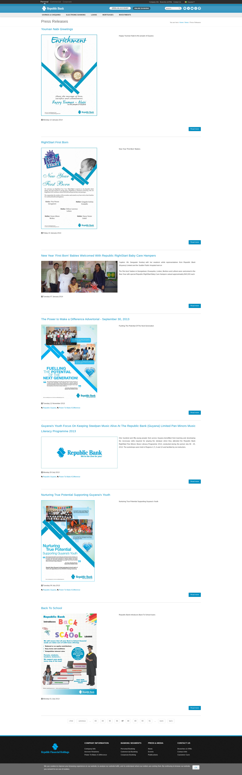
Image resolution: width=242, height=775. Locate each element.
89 (135, 721)
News (187, 22)
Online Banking (141, 8)
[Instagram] (195, 8)
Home (181, 22)
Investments (125, 15)
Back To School (51, 608)
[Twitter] (188, 8)
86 (117, 721)
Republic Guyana (49, 408)
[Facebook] (184, 8)
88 (128, 721)
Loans (94, 15)
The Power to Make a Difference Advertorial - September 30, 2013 (85, 319)
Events (151, 752)
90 (143, 721)
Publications (153, 755)
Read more (194, 129)
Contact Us (177, 2)
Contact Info (182, 752)
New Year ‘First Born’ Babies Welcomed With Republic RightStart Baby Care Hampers (98, 255)
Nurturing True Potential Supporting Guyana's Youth (75, 494)
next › (162, 721)
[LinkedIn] (199, 8)
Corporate (67, 2)
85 (110, 721)
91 (150, 721)
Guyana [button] (191, 2)
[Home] (53, 8)
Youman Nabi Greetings (57, 29)
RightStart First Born (54, 142)
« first (71, 721)
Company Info (154, 2)
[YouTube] (192, 8)
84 (103, 721)
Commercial (55, 2)
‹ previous (82, 721)
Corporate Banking (128, 755)
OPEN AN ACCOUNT (120, 8)
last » (171, 721)
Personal (44, 2)
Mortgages (108, 15)
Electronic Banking (75, 15)
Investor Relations (91, 752)
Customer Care (183, 755)
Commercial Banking (129, 752)
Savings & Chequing (51, 15)
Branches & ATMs (166, 2)
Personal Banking (128, 749)
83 (96, 721)
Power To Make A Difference (69, 408)
